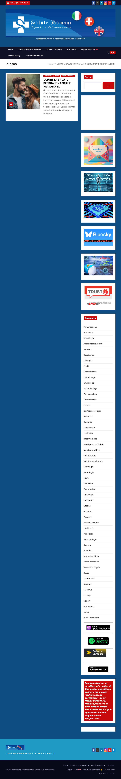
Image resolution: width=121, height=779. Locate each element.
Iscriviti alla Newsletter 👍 (92, 770)
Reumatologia (90, 539)
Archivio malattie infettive (30, 49)
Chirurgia (88, 360)
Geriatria (88, 422)
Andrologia (48, 76)
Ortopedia (88, 500)
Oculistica (88, 483)
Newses (39, 770)
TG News (88, 589)
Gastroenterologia (92, 411)
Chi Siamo (71, 49)
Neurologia (89, 472)
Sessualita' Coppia (68, 76)
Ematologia (89, 383)
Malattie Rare (90, 455)
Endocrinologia (90, 388)
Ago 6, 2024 (51, 90)
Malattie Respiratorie (93, 461)
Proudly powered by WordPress (18, 770)
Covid (86, 366)
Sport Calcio (89, 578)
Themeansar (49, 770)
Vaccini (87, 601)
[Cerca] (108, 85)
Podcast (87, 517)
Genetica (88, 416)
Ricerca (87, 545)
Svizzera (87, 584)
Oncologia (88, 494)
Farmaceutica (90, 394)
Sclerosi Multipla (91, 556)
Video (86, 612)
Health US (88, 433)
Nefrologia (88, 466)
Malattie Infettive (92, 450)
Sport (86, 573)
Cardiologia (89, 355)
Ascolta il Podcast (54, 49)
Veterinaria (89, 606)
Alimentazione (90, 327)
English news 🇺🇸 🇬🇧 (89, 49)
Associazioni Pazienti (93, 343)
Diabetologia (89, 377)
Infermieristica (90, 438)
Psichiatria (88, 528)
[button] (108, 52)
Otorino (87, 505)
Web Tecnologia (91, 617)
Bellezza (87, 349)
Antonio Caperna (67, 90)
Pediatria (88, 511)
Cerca (88, 77)
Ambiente (88, 332)
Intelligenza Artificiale (94, 444)
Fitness (87, 405)
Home (10, 49)
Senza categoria (91, 561)
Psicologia (88, 534)
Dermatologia (90, 371)
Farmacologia (90, 399)
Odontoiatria (89, 489)
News (57, 76)
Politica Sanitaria (91, 522)
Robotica (88, 550)
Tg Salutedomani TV (34, 55)
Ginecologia (89, 427)
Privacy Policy (14, 55)
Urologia (87, 595)
